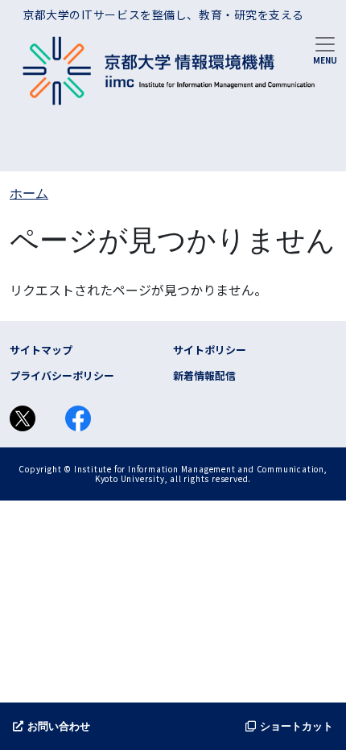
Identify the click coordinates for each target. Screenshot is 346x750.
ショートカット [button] (296, 726)
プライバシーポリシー (62, 375)
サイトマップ (41, 349)
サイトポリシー (209, 349)
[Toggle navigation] (325, 49)
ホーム (29, 193)
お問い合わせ (58, 726)
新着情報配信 (204, 375)
